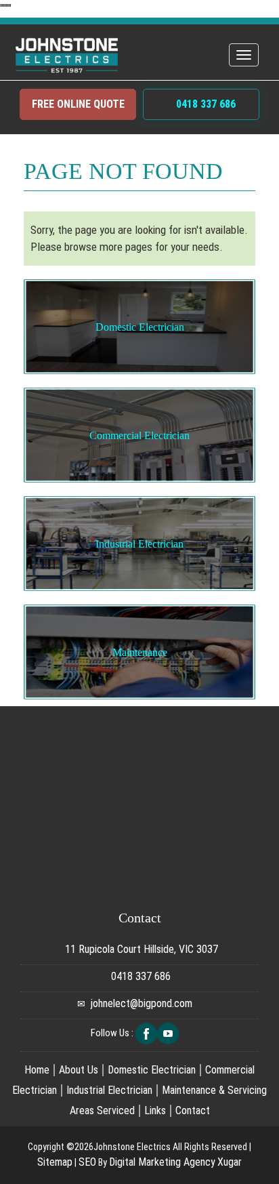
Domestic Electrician (139, 327)
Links (155, 1110)
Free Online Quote (78, 104)
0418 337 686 (204, 104)
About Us (78, 1069)
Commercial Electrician (139, 435)
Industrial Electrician (139, 544)
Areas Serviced (102, 1110)
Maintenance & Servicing (214, 1090)
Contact (192, 1110)
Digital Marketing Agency (162, 1162)
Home (36, 1069)
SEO (87, 1162)
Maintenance (139, 652)
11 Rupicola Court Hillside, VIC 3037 (140, 949)
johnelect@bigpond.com (141, 1003)
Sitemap (54, 1162)
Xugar (229, 1162)
